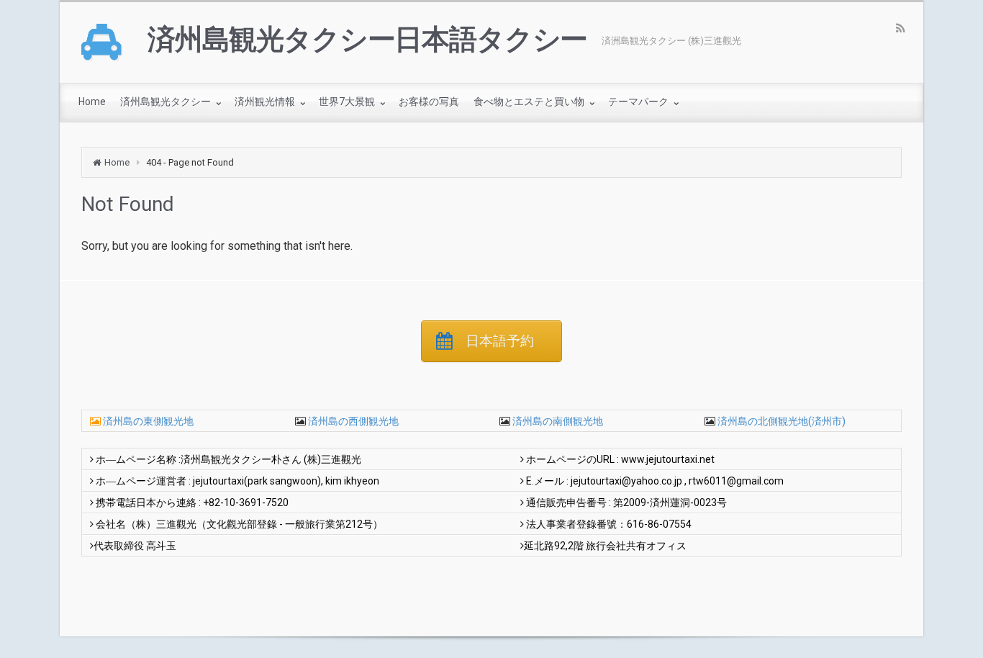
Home (117, 162)
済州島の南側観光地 (556, 421)
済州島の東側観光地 (148, 421)
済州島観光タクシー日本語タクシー (367, 39)
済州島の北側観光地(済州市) (780, 421)
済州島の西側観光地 (352, 421)
